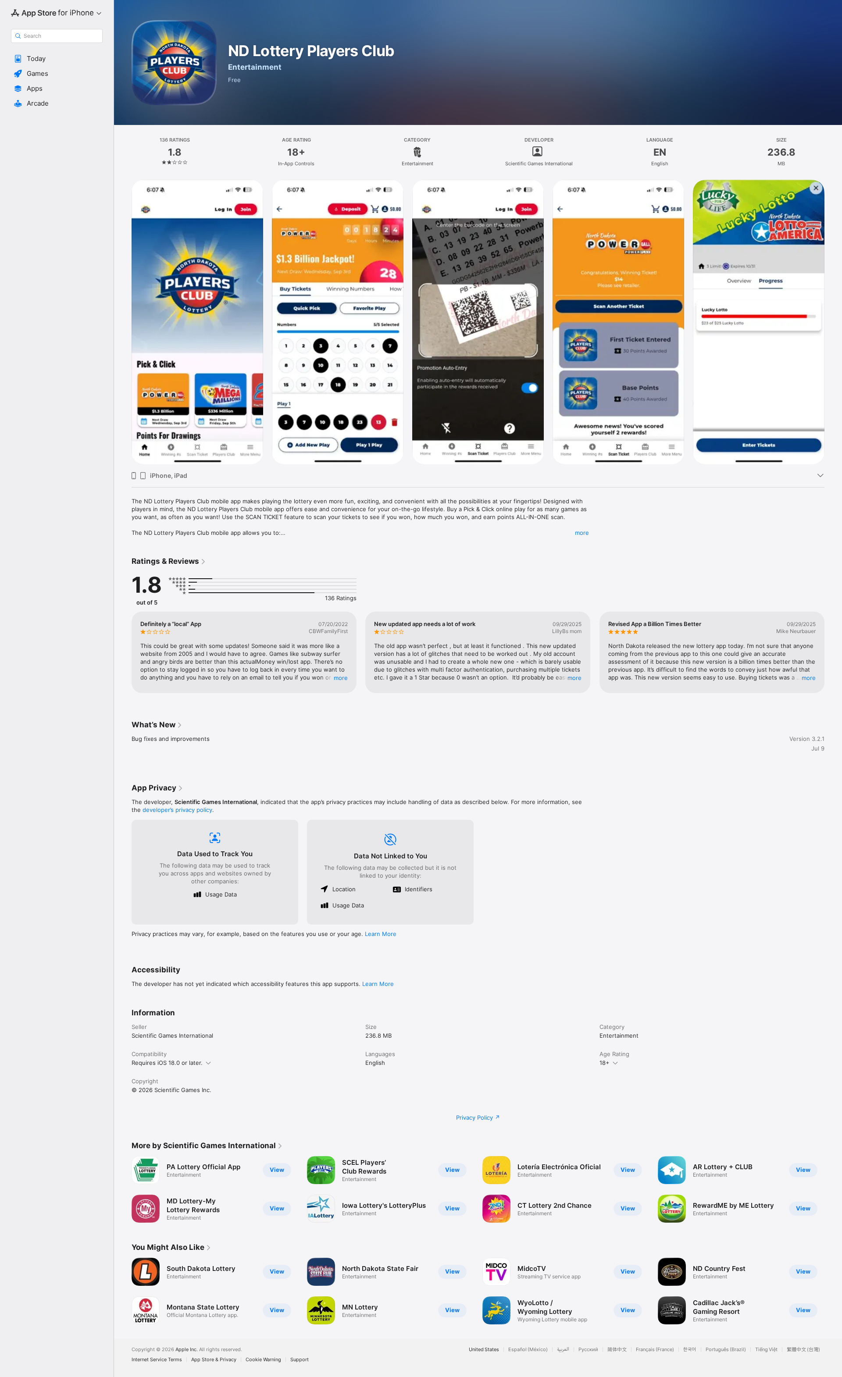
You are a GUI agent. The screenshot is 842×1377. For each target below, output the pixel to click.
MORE (341, 677)
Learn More (380, 933)
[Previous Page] (123, 322)
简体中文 (617, 1349)
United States (484, 1349)
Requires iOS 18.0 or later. (167, 1062)
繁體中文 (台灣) (803, 1349)
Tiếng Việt (766, 1349)
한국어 (689, 1349)
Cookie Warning (263, 1359)
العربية (563, 1349)
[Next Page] (833, 322)
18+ (604, 1062)
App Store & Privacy (213, 1359)
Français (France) (655, 1349)
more (582, 532)
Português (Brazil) (726, 1349)
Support (299, 1359)
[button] (56, 58)
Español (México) (528, 1349)
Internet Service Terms (157, 1359)
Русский (588, 1349)
